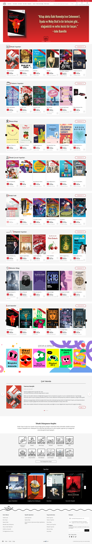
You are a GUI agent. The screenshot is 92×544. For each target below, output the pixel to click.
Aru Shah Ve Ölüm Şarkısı (78, 219)
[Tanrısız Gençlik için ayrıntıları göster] (13, 396)
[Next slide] (86, 61)
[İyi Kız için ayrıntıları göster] (39, 318)
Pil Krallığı (22, 181)
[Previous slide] (6, 61)
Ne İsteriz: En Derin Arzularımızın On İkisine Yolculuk (24, 145)
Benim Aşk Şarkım (11, 107)
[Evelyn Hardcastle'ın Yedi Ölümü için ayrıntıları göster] (79, 318)
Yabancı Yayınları (50, 519)
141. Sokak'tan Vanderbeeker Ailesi (11, 219)
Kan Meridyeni (10, 329)
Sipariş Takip (78, 0)
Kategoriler (29, 3)
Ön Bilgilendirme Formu (8, 531)
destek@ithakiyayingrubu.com (78, 518)
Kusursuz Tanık (36, 107)
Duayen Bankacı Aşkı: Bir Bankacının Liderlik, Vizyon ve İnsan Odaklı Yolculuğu (11, 255)
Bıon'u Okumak (23, 292)
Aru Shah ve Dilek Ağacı (38, 219)
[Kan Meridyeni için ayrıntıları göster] (12, 318)
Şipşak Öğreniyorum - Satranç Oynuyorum (51, 181)
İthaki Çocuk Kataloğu (39, 3)
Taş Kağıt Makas (63, 329)
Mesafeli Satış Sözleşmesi (8, 524)
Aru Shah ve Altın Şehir (51, 219)
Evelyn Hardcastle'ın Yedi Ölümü (78, 329)
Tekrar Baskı (25, 3)
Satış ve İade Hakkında (7, 526)
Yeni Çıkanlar (15, 3)
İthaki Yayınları (50, 517)
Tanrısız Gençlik (10, 70)
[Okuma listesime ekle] (18, 51)
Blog (83, 0)
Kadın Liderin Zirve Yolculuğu (78, 255)
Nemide (48, 70)
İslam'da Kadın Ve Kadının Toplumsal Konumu (38, 292)
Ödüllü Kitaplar (46, 3)
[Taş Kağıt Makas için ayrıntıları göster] (66, 318)
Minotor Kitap (50, 529)
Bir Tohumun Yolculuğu (38, 181)
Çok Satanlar (20, 3)
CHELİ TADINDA (50, 255)
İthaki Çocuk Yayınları (51, 524)
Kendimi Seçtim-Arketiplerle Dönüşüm (38, 145)
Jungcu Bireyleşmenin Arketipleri (78, 292)
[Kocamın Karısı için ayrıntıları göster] (26, 318)
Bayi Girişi (87, 0)
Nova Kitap (49, 522)
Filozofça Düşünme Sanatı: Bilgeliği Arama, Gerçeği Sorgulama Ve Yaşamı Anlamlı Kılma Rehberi (65, 145)
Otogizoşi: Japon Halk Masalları (78, 70)
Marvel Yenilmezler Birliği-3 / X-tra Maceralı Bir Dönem (11, 181)
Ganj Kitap (49, 531)
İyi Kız (34, 329)
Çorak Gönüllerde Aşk (38, 255)
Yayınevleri (9, 3)
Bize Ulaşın (5, 519)
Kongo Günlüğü (50, 292)
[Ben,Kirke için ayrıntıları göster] (52, 318)
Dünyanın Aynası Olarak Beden (11, 292)
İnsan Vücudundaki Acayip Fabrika (78, 181)
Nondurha (62, 219)
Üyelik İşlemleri (28, 517)
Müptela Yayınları (50, 526)
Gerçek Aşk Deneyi (64, 107)
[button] (44, 410)
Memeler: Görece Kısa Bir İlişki (11, 145)
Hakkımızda (5, 517)
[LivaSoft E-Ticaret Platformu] (46, 541)
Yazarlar (34, 3)
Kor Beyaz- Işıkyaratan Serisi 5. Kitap (65, 71)
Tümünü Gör (79, 46)
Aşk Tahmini (49, 107)
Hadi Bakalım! (63, 181)
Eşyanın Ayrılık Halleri (24, 255)
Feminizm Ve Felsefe (64, 292)
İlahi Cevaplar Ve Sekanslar (65, 255)
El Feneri (35, 70)
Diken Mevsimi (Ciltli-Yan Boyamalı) (78, 107)
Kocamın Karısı (23, 329)
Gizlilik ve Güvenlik (7, 529)
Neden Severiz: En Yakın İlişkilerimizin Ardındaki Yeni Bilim (78, 145)
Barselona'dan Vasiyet (51, 145)
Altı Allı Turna (23, 107)
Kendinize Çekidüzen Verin (24, 70)
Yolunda (22, 219)
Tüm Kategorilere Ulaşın (46, 461)
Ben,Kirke (49, 329)
